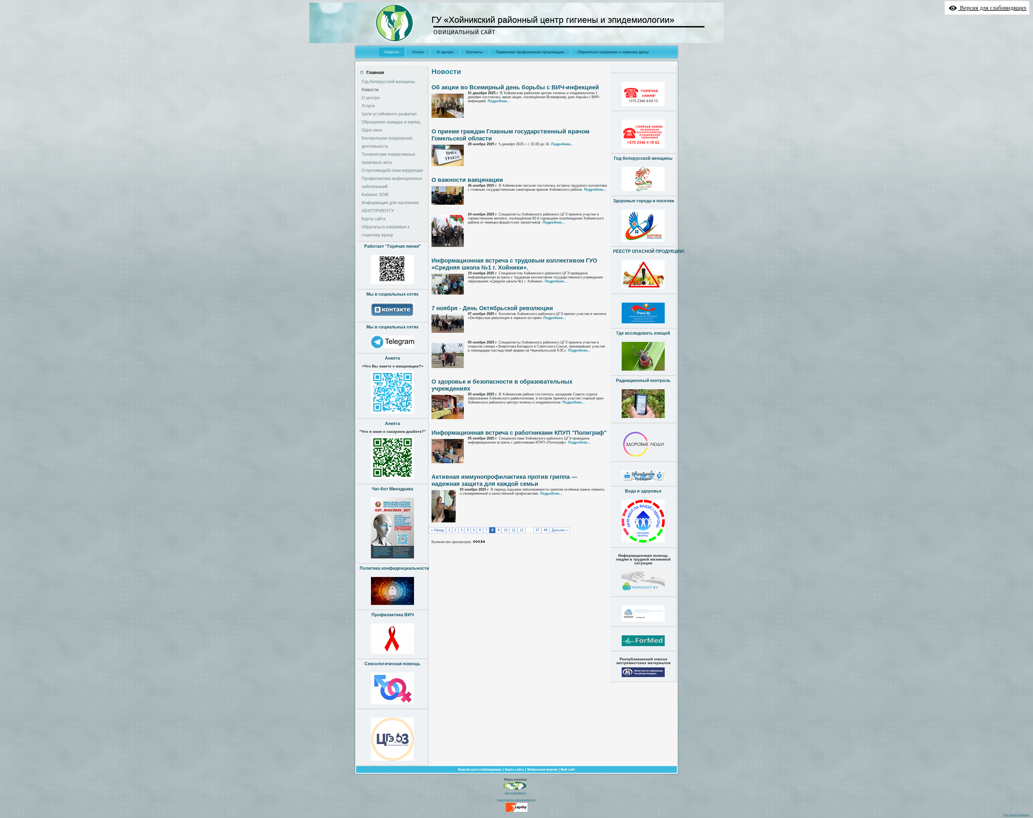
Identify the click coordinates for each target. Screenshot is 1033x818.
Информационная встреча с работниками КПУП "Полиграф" (519, 432)
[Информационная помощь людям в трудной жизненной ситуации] (643, 593)
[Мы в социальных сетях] (392, 318)
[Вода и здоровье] (643, 544)
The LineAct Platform (1016, 814)
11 (513, 530)
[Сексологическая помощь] (392, 705)
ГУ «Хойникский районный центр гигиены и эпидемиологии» (552, 20)
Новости (446, 72)
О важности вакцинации (467, 179)
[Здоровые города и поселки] (643, 243)
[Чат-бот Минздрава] (392, 560)
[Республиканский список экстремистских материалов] (643, 678)
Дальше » (560, 530)
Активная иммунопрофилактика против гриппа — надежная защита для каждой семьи (504, 480)
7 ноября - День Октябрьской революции (492, 308)
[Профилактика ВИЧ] (392, 655)
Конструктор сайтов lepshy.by (516, 799)
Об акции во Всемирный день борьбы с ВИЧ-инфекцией (515, 87)
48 (545, 530)
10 (506, 530)
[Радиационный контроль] (643, 419)
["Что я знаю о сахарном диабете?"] (392, 480)
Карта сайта (514, 769)
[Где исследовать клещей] (643, 372)
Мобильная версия (542, 769)
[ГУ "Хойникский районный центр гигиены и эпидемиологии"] (515, 788)
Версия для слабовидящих (480, 769)
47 (537, 530)
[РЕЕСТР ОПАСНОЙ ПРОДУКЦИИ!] (643, 290)
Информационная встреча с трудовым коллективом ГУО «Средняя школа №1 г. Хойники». (514, 264)
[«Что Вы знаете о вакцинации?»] (392, 415)
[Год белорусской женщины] (643, 192)
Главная (375, 72)
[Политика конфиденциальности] (392, 606)
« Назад (437, 530)
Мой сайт (568, 769)
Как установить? (515, 792)
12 (521, 530)
